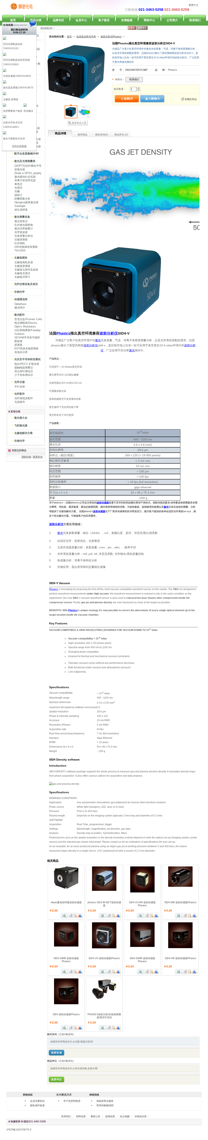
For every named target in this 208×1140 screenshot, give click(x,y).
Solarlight (19, 206)
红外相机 (19, 243)
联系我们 (195, 20)
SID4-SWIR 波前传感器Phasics (66, 960)
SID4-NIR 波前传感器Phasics (180, 902)
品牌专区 (58, 20)
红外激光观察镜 (23, 224)
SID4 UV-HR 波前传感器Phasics (142, 904)
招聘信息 (81, 1116)
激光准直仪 (21, 221)
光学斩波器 (21, 232)
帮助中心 (149, 20)
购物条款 (28, 1094)
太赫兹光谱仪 (22, 273)
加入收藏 (70, 915)
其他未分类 (21, 352)
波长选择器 (21, 209)
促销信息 (110, 1116)
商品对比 (80, 915)
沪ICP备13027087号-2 (18, 1129)
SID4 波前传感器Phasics (66, 1014)
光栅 (17, 191)
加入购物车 (64, 915)
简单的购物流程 (105, 1105)
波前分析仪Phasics (111, 36)
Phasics (172, 69)
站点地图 (125, 1116)
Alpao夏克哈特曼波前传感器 (66, 902)
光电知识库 (140, 1116)
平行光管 (19, 386)
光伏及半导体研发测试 (27, 359)
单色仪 (18, 184)
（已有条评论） (66, 1061)
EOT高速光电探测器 (26, 348)
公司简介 (172, 20)
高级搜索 (142, 28)
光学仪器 (19, 382)
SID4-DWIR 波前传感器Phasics (142, 960)
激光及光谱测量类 (24, 161)
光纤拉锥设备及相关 (26, 284)
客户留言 (104, 20)
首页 (69, 36)
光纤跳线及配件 (23, 398)
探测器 (18, 344)
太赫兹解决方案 (23, 433)
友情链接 (126, 20)
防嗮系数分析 (22, 198)
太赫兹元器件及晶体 (26, 269)
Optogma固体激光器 (26, 202)
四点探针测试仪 (23, 371)
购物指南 (94, 1094)
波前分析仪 (109, 333)
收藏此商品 (191, 99)
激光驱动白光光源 (25, 176)
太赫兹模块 (20, 257)
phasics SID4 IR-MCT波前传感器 (104, 904)
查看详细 (75, 915)
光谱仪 (18, 187)
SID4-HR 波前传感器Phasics (180, 958)
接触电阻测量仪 (23, 367)
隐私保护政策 (37, 1105)
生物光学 (19, 291)
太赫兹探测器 (22, 265)
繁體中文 (193, 5)
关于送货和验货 (71, 1101)
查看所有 (38, 456)
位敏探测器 (21, 239)
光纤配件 (19, 393)
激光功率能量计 (23, 228)
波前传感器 (103, 502)
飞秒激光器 (20, 425)
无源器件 (19, 401)
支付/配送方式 (64, 1094)
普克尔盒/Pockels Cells (28, 319)
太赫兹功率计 (22, 276)
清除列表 (26, 456)
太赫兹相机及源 (23, 262)
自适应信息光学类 (86, 36)
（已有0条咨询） (66, 1034)
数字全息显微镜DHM (26, 153)
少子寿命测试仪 (23, 374)
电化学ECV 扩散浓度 (26, 363)
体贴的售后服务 (105, 1101)
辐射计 (18, 195)
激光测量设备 (22, 216)
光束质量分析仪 (23, 235)
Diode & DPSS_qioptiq (27, 173)
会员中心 (81, 20)
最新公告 (95, 1116)
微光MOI (19, 307)
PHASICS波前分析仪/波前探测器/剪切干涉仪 (104, 1016)
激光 (98, 340)
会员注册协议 (37, 1101)
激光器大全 (20, 417)
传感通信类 (20, 299)
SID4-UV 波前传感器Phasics (104, 958)
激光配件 (19, 314)
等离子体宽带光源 (25, 180)
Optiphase (20, 303)
